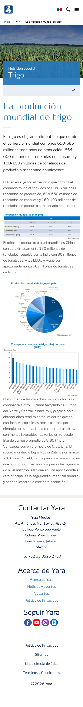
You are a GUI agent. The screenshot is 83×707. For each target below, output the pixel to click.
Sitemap (41, 655)
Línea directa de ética (41, 664)
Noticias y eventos (41, 587)
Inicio (7, 22)
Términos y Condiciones (41, 673)
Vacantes (41, 594)
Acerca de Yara (41, 580)
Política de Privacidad (41, 601)
